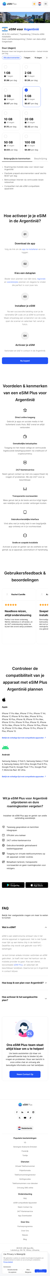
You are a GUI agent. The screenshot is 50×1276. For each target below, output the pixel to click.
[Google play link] (13, 885)
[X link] (19, 1117)
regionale (41, 278)
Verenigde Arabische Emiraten (25, 1147)
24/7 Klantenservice (25, 1211)
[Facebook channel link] (16, 1112)
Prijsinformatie (25, 1170)
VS (25, 1142)
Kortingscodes (25, 1179)
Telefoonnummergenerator (25, 1175)
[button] (39, 3)
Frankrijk (25, 1151)
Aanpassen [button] (7, 1267)
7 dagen (27, 58)
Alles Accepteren (41, 1271)
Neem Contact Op (25, 1074)
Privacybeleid (8, 1262)
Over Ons (25, 1231)
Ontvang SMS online (25, 1188)
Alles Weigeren (28, 1271)
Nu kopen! (25, 361)
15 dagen (38, 58)
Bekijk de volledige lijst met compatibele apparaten (23, 738)
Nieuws (25, 1235)
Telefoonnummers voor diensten (25, 1183)
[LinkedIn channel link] (22, 1112)
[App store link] (36, 885)
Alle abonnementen (12, 58)
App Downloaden (25, 1216)
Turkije (25, 1155)
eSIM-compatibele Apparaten (25, 1203)
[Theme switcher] (34, 3)
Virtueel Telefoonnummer (25, 1166)
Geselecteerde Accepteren (12, 1271)
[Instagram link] (33, 1112)
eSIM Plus (18, 965)
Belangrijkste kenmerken (17, 158)
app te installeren (30, 249)
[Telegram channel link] (27, 1112)
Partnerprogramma (25, 1226)
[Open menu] (45, 3)
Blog (25, 1239)
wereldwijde (12, 282)
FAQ (25, 1198)
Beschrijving (40, 158)
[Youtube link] (25, 1117)
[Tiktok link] (30, 1117)
